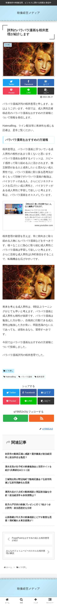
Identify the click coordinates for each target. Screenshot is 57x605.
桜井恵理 (40, 377)
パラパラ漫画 (26, 377)
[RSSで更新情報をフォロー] (41, 418)
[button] (51, 390)
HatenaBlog (10, 377)
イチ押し (9, 371)
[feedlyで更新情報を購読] (15, 418)
